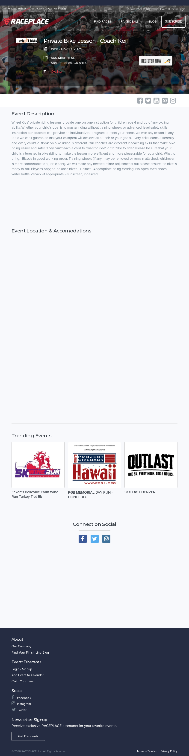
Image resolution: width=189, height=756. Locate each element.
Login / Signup (22, 669)
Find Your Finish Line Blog (30, 653)
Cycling (56, 72)
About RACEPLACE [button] (139, 9)
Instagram (24, 704)
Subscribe (173, 21)
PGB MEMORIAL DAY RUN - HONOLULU (90, 494)
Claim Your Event (23, 681)
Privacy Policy (169, 751)
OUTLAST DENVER (139, 492)
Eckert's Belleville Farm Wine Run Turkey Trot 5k (35, 494)
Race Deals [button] (130, 21)
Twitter (22, 710)
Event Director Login (173, 9)
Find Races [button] (102, 21)
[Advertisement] (94, 202)
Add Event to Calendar (28, 675)
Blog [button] (152, 21)
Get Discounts (28, 736)
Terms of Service (147, 751)
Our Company (21, 646)
